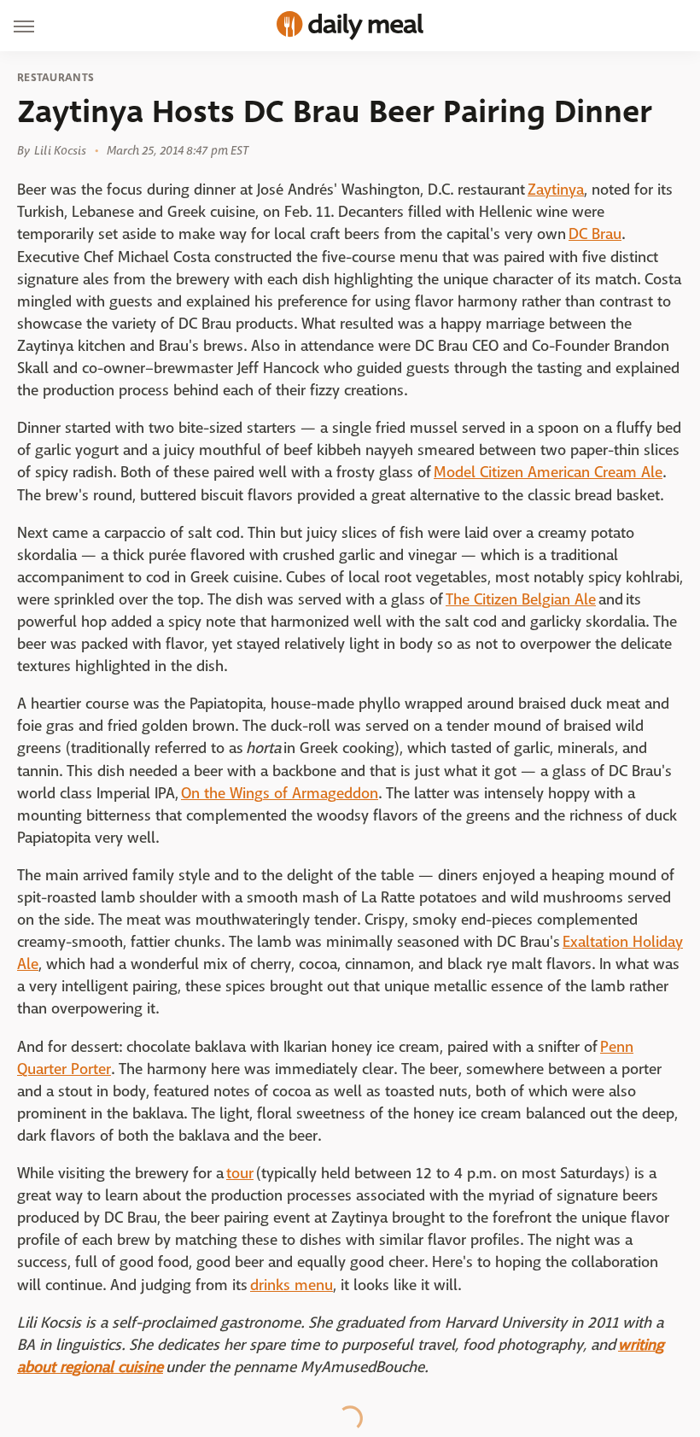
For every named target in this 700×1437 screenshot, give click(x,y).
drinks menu (291, 1285)
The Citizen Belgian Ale (521, 600)
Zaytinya (556, 190)
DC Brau (595, 234)
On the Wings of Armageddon (279, 793)
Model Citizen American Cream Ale (548, 472)
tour (240, 1173)
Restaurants (55, 78)
